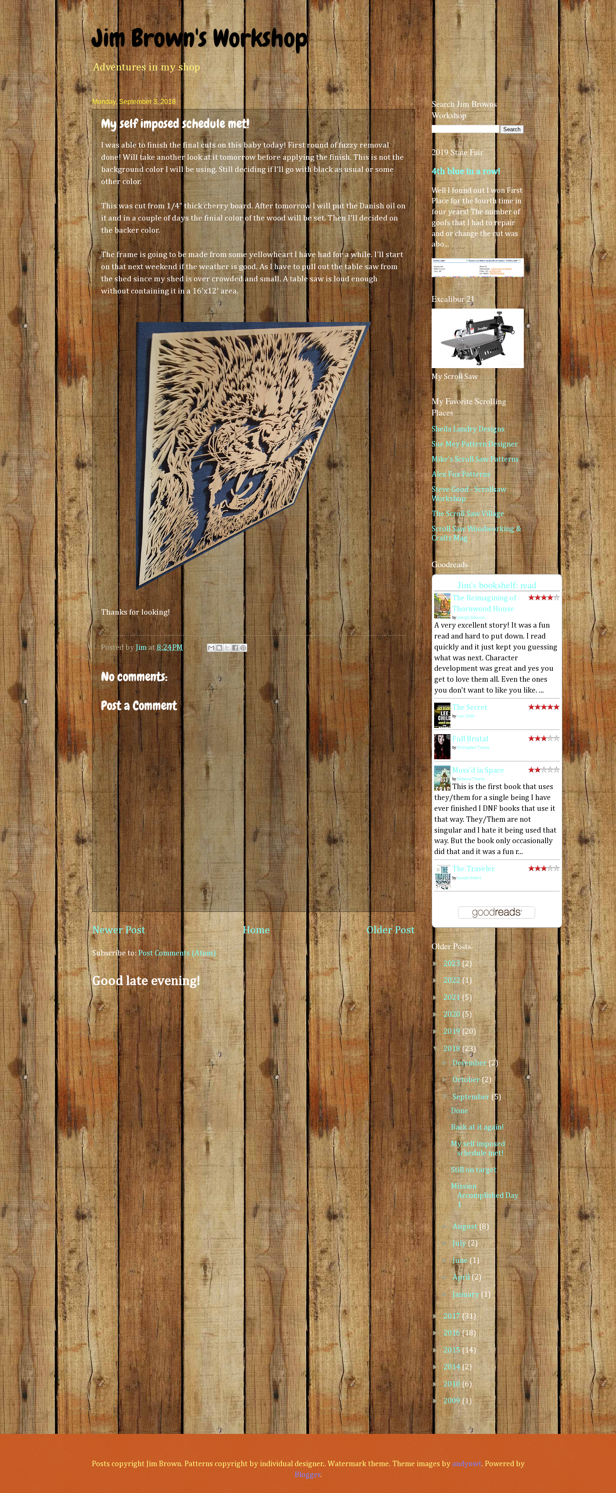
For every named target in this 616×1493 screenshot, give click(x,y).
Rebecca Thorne (471, 779)
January (467, 1294)
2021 (452, 998)
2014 (452, 1367)
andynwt (466, 1464)
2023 (452, 964)
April (462, 1277)
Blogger (308, 1475)
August (466, 1227)
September (472, 1097)
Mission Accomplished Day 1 (484, 1196)
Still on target (474, 1170)
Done (459, 1111)
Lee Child (465, 716)
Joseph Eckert (469, 878)
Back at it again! (477, 1127)
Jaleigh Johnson (471, 617)
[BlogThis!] (219, 648)
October (467, 1080)
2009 (452, 1401)
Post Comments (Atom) (177, 953)
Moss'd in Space (478, 770)
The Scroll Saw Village (468, 514)
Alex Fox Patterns (461, 474)
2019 (452, 1032)
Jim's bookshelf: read (497, 585)
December (470, 1063)
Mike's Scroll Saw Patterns (475, 459)
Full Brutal (470, 739)
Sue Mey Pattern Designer (475, 444)
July (460, 1243)
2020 (452, 1014)
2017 (452, 1316)
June (461, 1261)
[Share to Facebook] (235, 648)
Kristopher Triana (473, 747)
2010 (452, 1384)
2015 (452, 1350)
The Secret (469, 707)
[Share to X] (227, 648)
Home (256, 930)
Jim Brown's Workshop (200, 38)
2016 (452, 1333)
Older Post (391, 930)
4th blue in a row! (466, 171)
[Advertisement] (253, 1062)
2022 (452, 980)
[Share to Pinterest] (243, 648)
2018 (452, 1049)
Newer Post (118, 930)
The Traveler (473, 869)
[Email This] (211, 648)
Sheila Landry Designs (468, 429)
